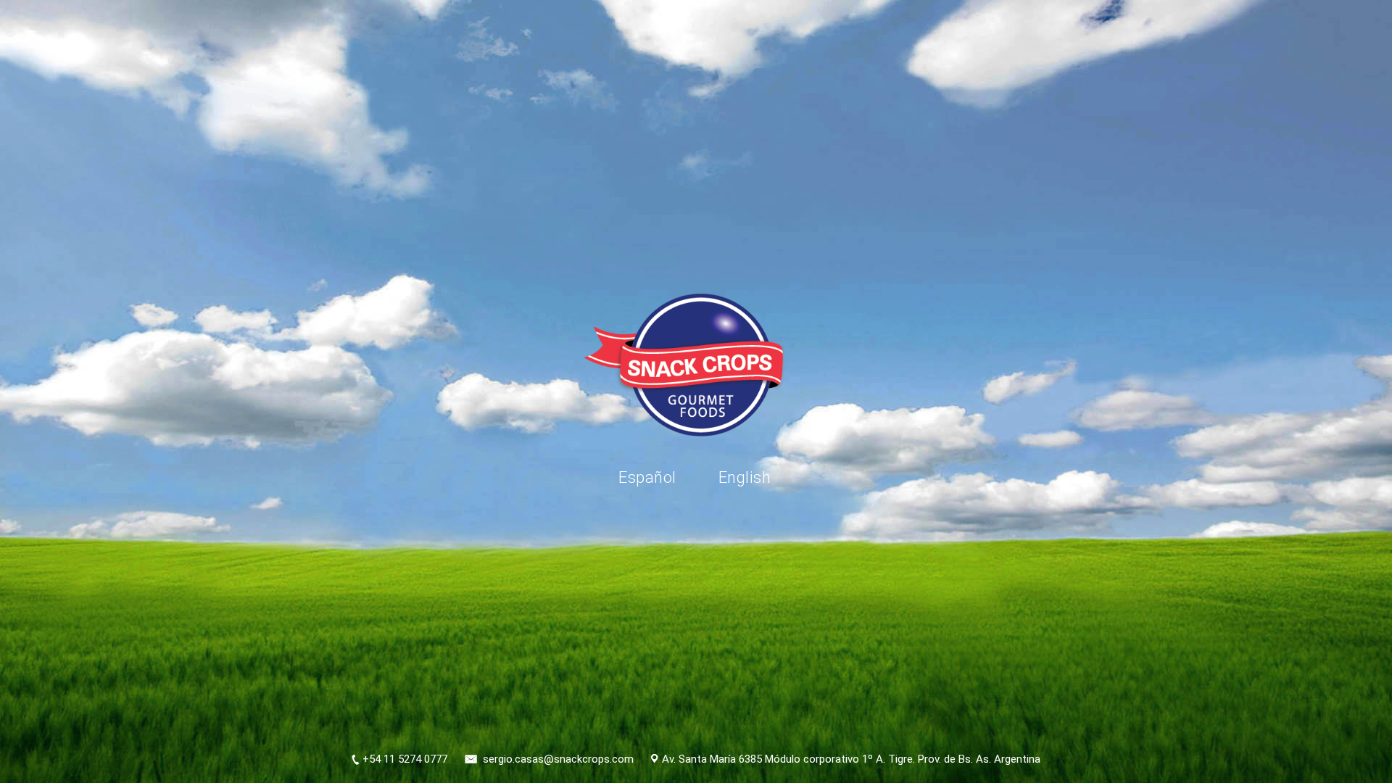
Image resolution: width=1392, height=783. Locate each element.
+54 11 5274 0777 (404, 759)
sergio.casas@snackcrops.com (558, 759)
